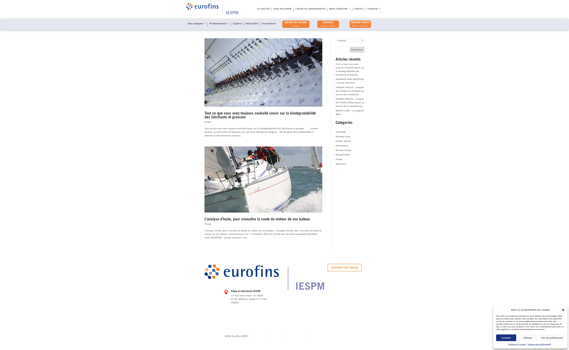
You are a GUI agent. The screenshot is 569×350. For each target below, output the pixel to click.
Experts (237, 23)
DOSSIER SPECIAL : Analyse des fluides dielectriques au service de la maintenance (350, 102)
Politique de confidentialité (539, 344)
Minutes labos (343, 154)
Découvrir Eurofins (360, 22)
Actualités (263, 9)
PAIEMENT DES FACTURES (295, 22)
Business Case (343, 136)
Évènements (342, 145)
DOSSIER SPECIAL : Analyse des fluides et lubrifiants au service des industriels (350, 91)
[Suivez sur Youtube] (212, 306)
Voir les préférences (552, 338)
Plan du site (277, 336)
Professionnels (217, 23)
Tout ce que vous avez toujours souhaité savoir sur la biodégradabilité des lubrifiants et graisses (260, 115)
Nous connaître (338, 9)
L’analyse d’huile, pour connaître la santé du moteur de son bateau (257, 219)
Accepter (506, 338)
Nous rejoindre (283, 9)
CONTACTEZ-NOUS (344, 267)
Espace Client (328, 26)
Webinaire (341, 164)
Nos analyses (195, 23)
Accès (296, 26)
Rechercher (357, 49)
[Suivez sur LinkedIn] (206, 306)
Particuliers (252, 23)
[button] (563, 309)
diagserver (328, 22)
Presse (207, 122)
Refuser (528, 338)
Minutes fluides (343, 150)
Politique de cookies (517, 344)
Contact (359, 9)
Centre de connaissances (310, 9)
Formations (268, 23)
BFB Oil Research (360, 26)
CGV (311, 336)
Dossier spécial (343, 141)
